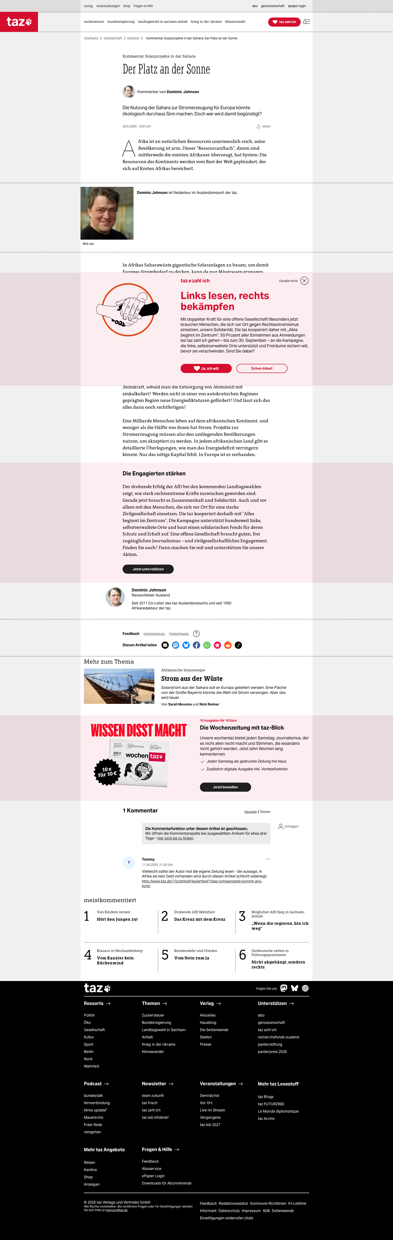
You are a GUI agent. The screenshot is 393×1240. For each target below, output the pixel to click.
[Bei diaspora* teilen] (217, 645)
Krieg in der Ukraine (158, 1044)
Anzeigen (92, 1184)
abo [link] (255, 6)
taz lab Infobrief (155, 1117)
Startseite (91, 38)
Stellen (206, 1037)
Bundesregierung (156, 1022)
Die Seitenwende (214, 1029)
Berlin (89, 1051)
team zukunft (153, 1095)
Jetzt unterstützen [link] (148, 569)
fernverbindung (97, 1103)
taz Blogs (266, 1096)
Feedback (150, 1161)
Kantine (90, 1169)
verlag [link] (88, 6)
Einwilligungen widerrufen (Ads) (226, 1218)
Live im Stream (212, 1110)
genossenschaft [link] (273, 6)
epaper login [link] (297, 6)
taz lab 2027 (210, 1124)
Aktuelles (208, 1015)
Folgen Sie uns (266, 988)
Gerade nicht (288, 281)
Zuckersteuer (153, 1015)
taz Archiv (266, 1118)
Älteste (265, 812)
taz (97, 988)
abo (261, 1015)
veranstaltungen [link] (108, 6)
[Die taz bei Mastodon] (284, 990)
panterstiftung (270, 1044)
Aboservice (151, 1168)
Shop (88, 1177)
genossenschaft (271, 1022)
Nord (88, 1059)
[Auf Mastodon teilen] (175, 645)
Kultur (89, 1037)
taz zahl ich (267, 1029)
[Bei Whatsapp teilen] (207, 645)
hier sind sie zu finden (175, 838)
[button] (306, 22)
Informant (208, 1210)
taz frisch (149, 1103)
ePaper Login (153, 1176)
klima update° (95, 1110)
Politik (89, 1015)
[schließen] (304, 280)
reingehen (92, 1132)
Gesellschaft (113, 38)
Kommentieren (155, 634)
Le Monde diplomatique (278, 1111)
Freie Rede (93, 1124)
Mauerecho (93, 1117)
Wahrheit (91, 1066)
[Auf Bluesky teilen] (186, 645)
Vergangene (210, 1117)
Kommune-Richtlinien (268, 1203)
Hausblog (208, 1022)
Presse (206, 1044)
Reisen (89, 1162)
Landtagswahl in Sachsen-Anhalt (164, 1033)
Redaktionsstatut (234, 1203)
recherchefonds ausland (278, 1037)
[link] (95, 22)
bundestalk (93, 1095)
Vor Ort (206, 1103)
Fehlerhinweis (179, 634)
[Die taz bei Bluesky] (294, 990)
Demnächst (209, 1095)
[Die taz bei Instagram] (305, 990)
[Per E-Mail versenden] (165, 645)
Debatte (133, 38)
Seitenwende (283, 1210)
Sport (88, 1044)
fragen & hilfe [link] (143, 6)
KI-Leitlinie (297, 1203)
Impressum (252, 1210)
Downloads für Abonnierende (167, 1183)
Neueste (250, 812)
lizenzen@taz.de (117, 1210)
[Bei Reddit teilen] (228, 645)
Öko (87, 1022)
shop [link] (126, 6)
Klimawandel (153, 1051)
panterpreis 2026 (272, 1051)
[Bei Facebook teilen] (196, 645)
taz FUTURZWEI (271, 1104)
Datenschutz (230, 1210)
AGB (267, 1210)
